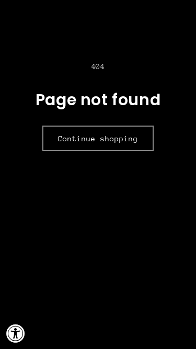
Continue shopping (98, 138)
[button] (182, 11)
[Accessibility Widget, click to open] (15, 333)
